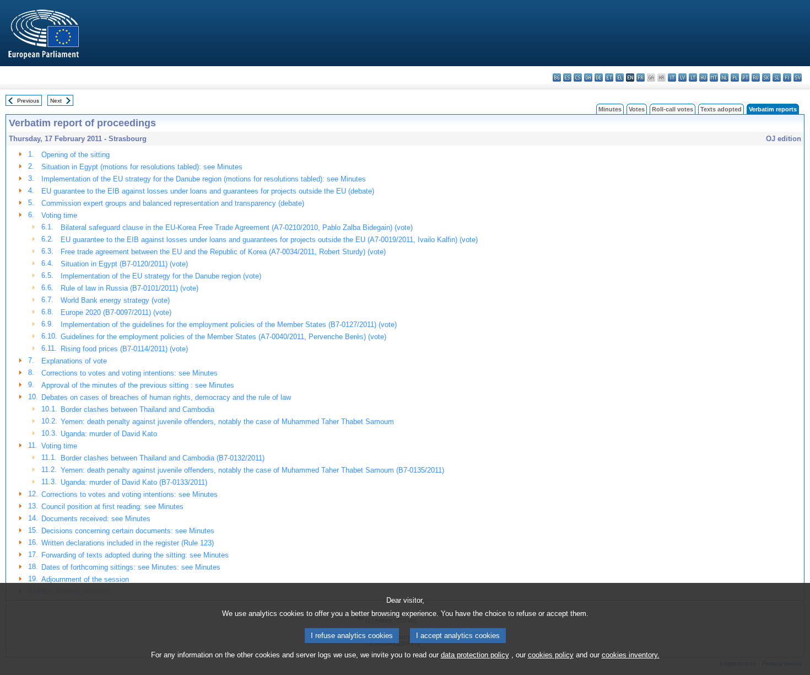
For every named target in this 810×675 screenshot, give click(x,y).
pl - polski (735, 77)
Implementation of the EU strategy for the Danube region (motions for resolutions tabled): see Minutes (203, 179)
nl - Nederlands (724, 77)
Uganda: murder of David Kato (109, 434)
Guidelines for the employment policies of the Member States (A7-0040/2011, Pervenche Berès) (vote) (223, 337)
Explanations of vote (74, 361)
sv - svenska (797, 77)
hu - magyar (703, 77)
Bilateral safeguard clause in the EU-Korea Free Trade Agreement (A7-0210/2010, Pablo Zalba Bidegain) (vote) (237, 227)
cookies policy (551, 655)
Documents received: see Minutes (95, 519)
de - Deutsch (599, 77)
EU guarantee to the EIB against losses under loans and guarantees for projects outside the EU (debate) (207, 191)
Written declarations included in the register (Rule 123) (127, 543)
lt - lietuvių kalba (693, 77)
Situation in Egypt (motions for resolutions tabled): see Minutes (141, 167)
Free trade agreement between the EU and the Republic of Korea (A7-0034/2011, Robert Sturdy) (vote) (223, 252)
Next (56, 101)
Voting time (59, 215)
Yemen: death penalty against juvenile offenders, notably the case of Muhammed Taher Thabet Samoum (227, 421)
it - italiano (672, 77)
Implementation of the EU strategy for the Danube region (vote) (161, 276)
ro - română (756, 77)
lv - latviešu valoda (682, 77)
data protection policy (475, 655)
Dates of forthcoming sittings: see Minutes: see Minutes (130, 567)
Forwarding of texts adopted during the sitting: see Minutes (135, 555)
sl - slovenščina (777, 77)
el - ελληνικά (619, 77)
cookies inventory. (631, 655)
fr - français (640, 77)
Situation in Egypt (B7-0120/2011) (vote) (124, 264)
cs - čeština (578, 77)
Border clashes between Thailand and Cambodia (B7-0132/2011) (162, 458)
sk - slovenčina (766, 77)
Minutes (610, 109)
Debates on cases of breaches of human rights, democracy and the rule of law (166, 397)
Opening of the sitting (75, 155)
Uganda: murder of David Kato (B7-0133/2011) (134, 482)
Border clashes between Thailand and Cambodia (137, 409)
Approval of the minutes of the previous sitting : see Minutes (137, 385)
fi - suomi (787, 77)
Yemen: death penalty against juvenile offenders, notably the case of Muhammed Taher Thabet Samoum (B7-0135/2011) (252, 470)
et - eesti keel (609, 77)
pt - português (745, 77)
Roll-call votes (672, 109)
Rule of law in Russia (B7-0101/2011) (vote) (129, 288)
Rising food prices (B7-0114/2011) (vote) (124, 349)
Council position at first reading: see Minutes (112, 506)
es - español (567, 77)
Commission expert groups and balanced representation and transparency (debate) (172, 203)
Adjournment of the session (85, 579)
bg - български (557, 77)
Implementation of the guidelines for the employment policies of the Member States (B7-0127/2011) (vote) (229, 324)
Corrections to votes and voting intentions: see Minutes (129, 373)
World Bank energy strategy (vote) (115, 300)
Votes (637, 109)
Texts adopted (721, 109)
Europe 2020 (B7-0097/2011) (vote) (116, 312)
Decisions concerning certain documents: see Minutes (127, 531)
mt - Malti (714, 77)
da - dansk (588, 77)
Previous (28, 101)
